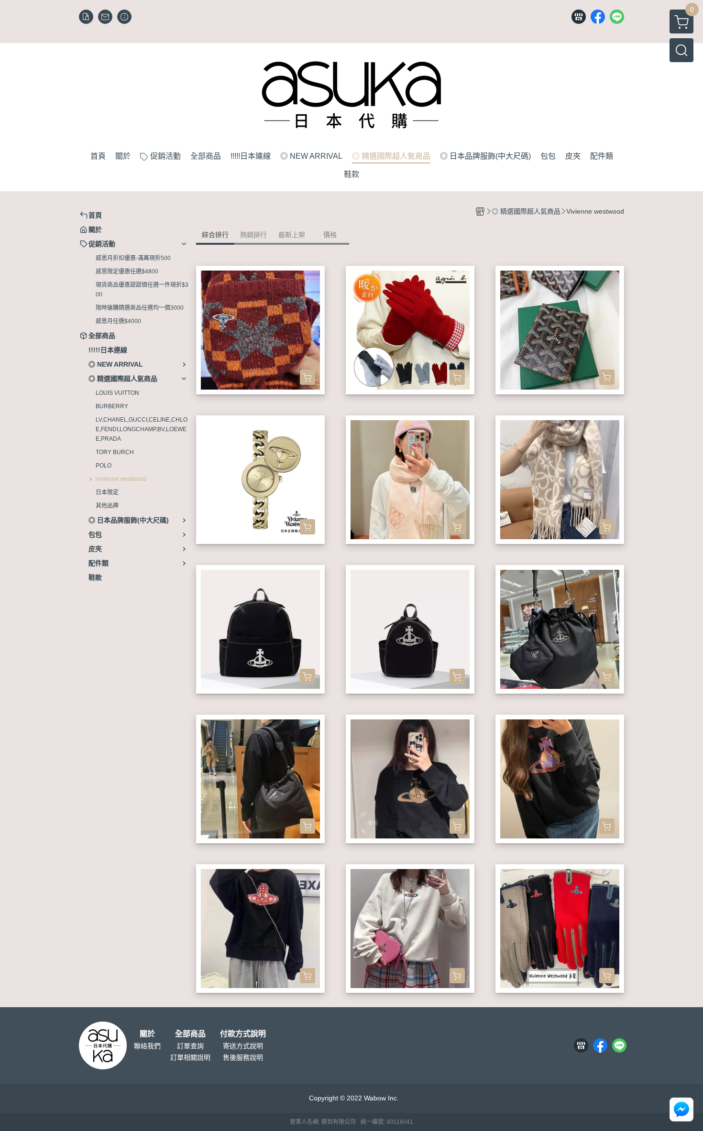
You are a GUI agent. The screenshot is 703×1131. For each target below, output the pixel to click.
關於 (147, 1034)
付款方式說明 (243, 1034)
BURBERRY (112, 406)
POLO (103, 465)
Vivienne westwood (121, 479)
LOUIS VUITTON (117, 393)
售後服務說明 (243, 1057)
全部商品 (190, 1034)
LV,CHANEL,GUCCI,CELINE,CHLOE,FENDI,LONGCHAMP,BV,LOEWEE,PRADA (141, 429)
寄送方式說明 (243, 1046)
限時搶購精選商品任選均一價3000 (140, 307)
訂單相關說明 (190, 1057)
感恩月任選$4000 (118, 321)
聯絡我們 (147, 1046)
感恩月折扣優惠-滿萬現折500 (133, 258)
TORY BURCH (115, 452)
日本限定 (107, 492)
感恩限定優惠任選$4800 (127, 271)
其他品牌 (107, 505)
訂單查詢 (190, 1046)
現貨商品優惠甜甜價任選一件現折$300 (142, 290)
